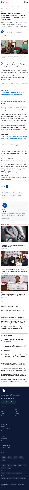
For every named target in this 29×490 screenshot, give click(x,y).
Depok (6, 8)
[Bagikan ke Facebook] (5, 35)
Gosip (3, 478)
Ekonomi (17, 413)
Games (15, 457)
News (3, 6)
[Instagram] (4, 398)
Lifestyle (13, 6)
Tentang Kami (4, 424)
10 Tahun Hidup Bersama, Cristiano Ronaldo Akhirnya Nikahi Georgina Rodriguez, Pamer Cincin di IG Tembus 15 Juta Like (14, 376)
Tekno (8, 6)
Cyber (3, 460)
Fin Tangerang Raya (5, 447)
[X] (6, 398)
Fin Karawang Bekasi (5, 445)
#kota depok (7, 192)
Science (9, 457)
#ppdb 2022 (4, 195)
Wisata (14, 465)
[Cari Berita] (24, 2)
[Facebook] (9, 398)
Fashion (3, 465)
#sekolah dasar (5, 198)
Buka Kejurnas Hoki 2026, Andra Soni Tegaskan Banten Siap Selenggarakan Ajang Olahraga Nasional (13, 328)
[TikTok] (1, 398)
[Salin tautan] (11, 35)
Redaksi (3, 426)
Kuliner (9, 465)
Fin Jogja (3, 440)
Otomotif (17, 409)
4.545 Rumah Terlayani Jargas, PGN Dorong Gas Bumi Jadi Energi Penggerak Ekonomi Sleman (15, 347)
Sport (18, 6)
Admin (4, 211)
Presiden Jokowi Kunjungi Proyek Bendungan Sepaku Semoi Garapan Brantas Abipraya (13, 93)
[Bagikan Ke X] (8, 35)
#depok (14, 192)
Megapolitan (18, 415)
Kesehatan (17, 418)
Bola (8, 473)
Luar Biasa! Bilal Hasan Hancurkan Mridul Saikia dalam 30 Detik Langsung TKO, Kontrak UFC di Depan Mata (13, 370)
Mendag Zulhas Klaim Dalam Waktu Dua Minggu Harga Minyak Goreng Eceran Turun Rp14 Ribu (14, 137)
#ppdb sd (20, 195)
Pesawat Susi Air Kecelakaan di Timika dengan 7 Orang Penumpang (14, 178)
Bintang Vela (7, 350)
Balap (3, 473)
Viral (16, 411)
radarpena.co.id (4, 438)
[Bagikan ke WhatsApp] (2, 35)
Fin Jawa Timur (4, 443)
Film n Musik (15, 478)
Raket (12, 473)
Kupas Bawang (8, 335)
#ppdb (20, 192)
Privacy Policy (4, 430)
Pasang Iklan (3, 487)
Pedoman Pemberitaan (6, 428)
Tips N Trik (21, 457)
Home (2, 8)
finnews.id (3, 436)
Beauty (19, 465)
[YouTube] (13, 398)
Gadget (3, 457)
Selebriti (9, 478)
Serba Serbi (22, 478)
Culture (3, 468)
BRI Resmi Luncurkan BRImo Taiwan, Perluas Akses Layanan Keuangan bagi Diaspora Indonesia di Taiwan (14, 317)
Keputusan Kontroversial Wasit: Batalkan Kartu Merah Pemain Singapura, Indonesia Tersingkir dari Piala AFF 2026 (14, 381)
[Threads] (11, 398)
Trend (25, 465)
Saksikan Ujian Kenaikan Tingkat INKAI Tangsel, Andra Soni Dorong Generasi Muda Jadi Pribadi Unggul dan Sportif (13, 323)
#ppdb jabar (12, 195)
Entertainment (24, 6)
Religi (9, 468)
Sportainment (19, 473)
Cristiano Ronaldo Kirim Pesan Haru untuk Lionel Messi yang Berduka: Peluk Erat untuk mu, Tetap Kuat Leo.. (13, 365)
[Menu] (27, 2)
